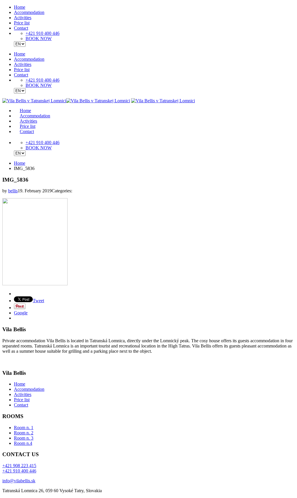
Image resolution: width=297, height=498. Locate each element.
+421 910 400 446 (42, 33)
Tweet (38, 300)
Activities (22, 17)
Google (21, 312)
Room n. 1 (23, 427)
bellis (13, 190)
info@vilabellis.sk (18, 480)
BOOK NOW (39, 38)
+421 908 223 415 (19, 465)
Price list (22, 22)
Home (19, 7)
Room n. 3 (23, 438)
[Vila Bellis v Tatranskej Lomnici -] (66, 100)
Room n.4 (23, 443)
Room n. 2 (23, 432)
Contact (21, 28)
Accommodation (29, 12)
